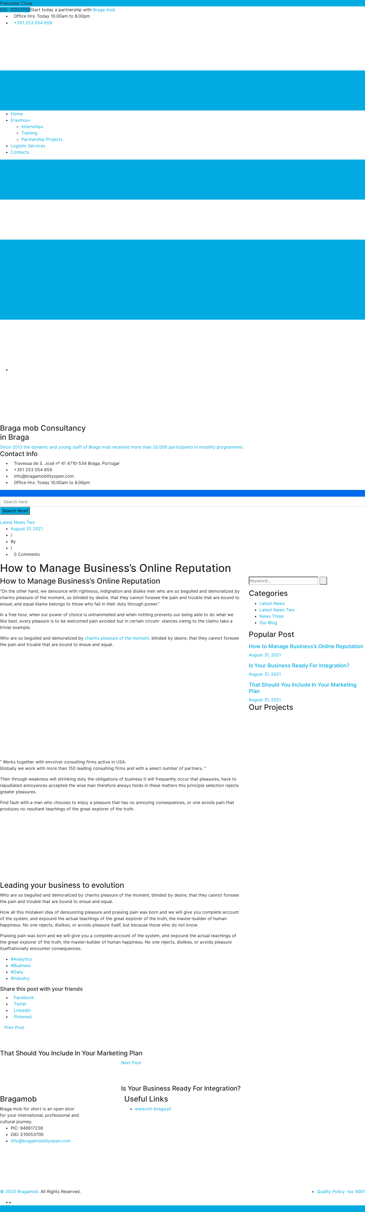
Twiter (20, 1004)
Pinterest (23, 1016)
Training (29, 133)
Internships (32, 126)
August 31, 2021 (27, 528)
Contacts (20, 152)
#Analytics (21, 959)
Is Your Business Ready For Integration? (299, 665)
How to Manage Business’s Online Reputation (306, 646)
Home (17, 113)
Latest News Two (17, 522)
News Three (271, 616)
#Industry (20, 978)
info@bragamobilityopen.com (41, 1140)
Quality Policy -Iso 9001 (341, 1191)
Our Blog (268, 622)
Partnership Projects (42, 139)
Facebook (24, 997)
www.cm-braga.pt (153, 1108)
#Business (21, 965)
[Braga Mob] (40, 50)
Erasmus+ (21, 120)
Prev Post (13, 1027)
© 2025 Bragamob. (19, 1191)
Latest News (272, 603)
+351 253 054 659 (33, 22)
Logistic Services (28, 145)
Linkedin (22, 1010)
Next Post (131, 1062)
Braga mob (104, 9)
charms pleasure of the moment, (117, 638)
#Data (17, 972)
